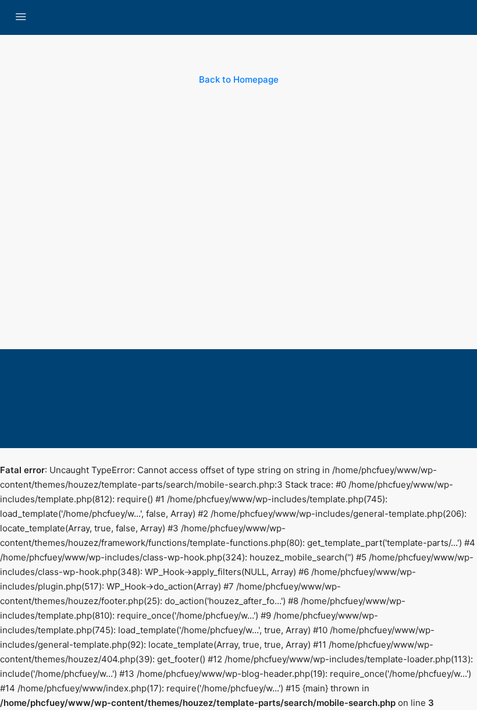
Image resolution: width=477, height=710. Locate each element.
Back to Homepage (239, 79)
